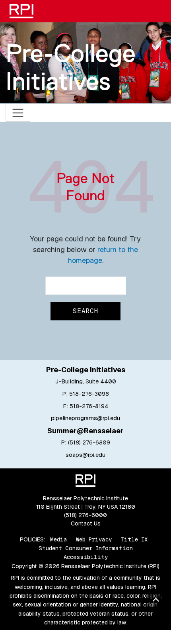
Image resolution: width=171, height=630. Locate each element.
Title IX (134, 539)
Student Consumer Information (86, 548)
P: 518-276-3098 (85, 393)
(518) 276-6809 (89, 442)
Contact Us (86, 523)
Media (58, 539)
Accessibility (86, 557)
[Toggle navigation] (18, 113)
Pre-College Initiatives (71, 67)
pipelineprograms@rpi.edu (85, 418)
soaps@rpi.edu (85, 454)
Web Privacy (94, 539)
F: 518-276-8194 (86, 406)
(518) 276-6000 (85, 515)
